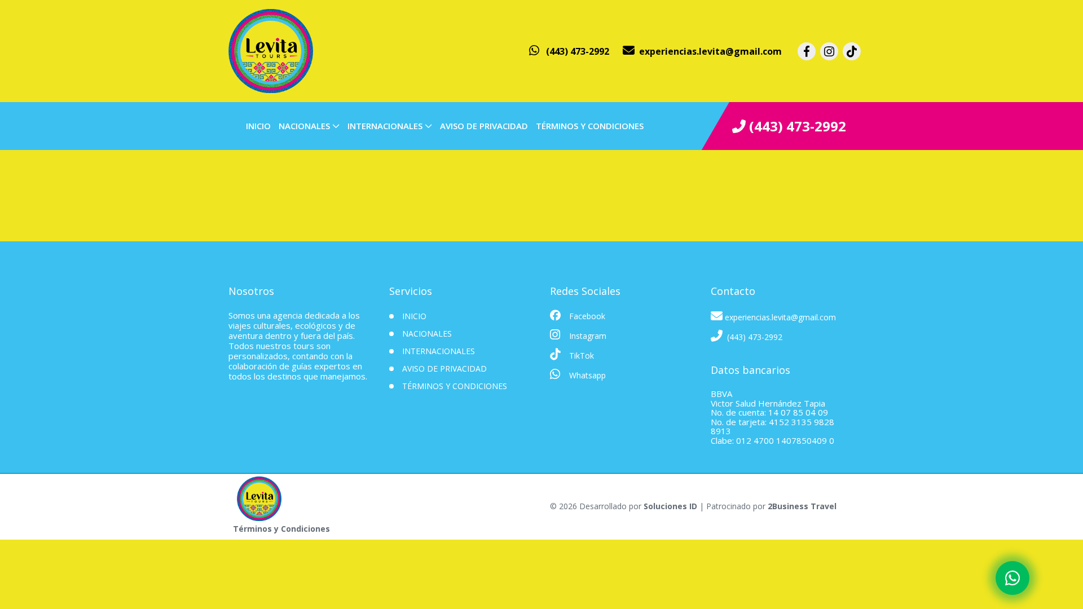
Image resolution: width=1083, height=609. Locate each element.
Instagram (586, 335)
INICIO (258, 125)
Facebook (586, 316)
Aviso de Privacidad (484, 125)
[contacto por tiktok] (852, 51)
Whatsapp (586, 375)
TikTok (580, 355)
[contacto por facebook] (807, 51)
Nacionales (304, 125)
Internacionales (384, 125)
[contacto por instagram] (829, 51)
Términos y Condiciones (590, 125)
